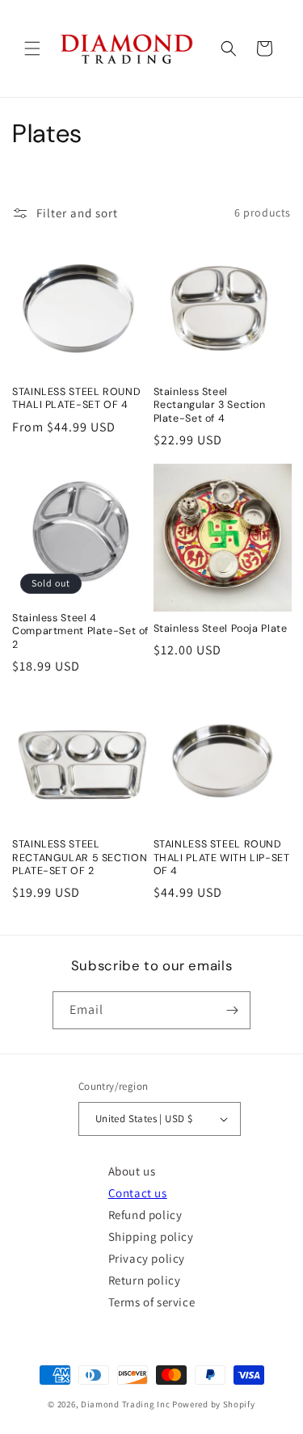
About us (132, 1171)
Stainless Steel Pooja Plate (221, 628)
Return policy (144, 1280)
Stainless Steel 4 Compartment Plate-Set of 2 (80, 631)
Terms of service (152, 1302)
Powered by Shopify (213, 1404)
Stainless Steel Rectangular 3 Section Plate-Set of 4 (210, 404)
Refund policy (145, 1214)
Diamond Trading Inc (125, 1404)
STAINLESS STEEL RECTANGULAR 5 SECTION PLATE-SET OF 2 (79, 857)
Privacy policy (146, 1258)
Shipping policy (151, 1236)
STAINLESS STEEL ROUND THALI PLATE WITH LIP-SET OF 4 (222, 857)
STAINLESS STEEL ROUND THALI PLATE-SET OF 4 (76, 398)
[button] (32, 48)
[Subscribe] (232, 1010)
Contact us (137, 1193)
